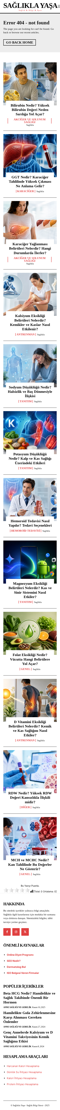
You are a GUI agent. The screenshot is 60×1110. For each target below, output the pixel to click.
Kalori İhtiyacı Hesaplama (21, 1078)
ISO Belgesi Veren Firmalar (23, 973)
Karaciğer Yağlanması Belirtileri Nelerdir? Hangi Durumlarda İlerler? (30, 248)
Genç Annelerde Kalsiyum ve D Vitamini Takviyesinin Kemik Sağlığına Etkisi (28, 1036)
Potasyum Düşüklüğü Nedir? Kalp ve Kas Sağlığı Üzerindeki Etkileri (30, 458)
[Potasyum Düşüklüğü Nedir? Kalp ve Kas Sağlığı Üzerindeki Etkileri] (30, 432)
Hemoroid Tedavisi (25, 530)
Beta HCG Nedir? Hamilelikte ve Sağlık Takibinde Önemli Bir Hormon (29, 997)
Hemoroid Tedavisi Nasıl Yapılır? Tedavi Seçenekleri (30, 523)
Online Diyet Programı (20, 954)
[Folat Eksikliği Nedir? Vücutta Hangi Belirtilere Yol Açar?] (30, 633)
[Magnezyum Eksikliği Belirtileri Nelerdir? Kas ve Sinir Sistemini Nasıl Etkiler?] (30, 562)
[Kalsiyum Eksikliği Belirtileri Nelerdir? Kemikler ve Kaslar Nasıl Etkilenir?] (30, 294)
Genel (25, 669)
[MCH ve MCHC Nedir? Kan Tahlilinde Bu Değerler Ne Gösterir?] (30, 838)
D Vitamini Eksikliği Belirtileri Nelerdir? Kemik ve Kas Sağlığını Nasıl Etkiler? (30, 728)
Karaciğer (25, 191)
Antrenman (25, 334)
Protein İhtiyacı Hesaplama (22, 1084)
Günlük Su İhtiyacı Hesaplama (24, 1072)
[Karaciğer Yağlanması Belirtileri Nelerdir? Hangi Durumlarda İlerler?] (30, 222)
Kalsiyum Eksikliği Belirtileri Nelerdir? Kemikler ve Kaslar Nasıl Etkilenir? (30, 322)
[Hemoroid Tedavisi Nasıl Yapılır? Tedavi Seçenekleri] (30, 499)
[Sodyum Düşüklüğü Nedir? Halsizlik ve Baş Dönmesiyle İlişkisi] (30, 365)
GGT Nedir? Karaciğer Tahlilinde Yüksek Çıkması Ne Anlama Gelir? (30, 181)
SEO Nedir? (13, 960)
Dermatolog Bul (16, 966)
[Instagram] (16, 932)
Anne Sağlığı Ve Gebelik (17, 1007)
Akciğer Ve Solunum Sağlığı (30, 121)
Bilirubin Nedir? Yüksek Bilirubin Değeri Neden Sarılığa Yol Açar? (30, 109)
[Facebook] (7, 932)
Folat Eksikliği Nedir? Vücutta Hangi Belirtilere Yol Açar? (30, 659)
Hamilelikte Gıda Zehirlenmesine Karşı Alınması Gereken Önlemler (29, 1017)
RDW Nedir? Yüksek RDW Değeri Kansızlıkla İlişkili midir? (30, 797)
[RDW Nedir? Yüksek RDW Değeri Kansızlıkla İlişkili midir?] (30, 771)
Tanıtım (26, 401)
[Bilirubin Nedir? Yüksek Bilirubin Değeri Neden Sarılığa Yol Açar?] (30, 83)
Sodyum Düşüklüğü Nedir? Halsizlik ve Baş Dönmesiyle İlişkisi (30, 391)
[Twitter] (25, 932)
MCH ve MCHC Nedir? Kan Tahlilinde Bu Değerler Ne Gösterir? (30, 864)
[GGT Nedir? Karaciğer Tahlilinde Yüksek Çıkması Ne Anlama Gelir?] (30, 155)
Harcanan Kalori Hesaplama (23, 1066)
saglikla (30, 125)
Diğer (25, 807)
